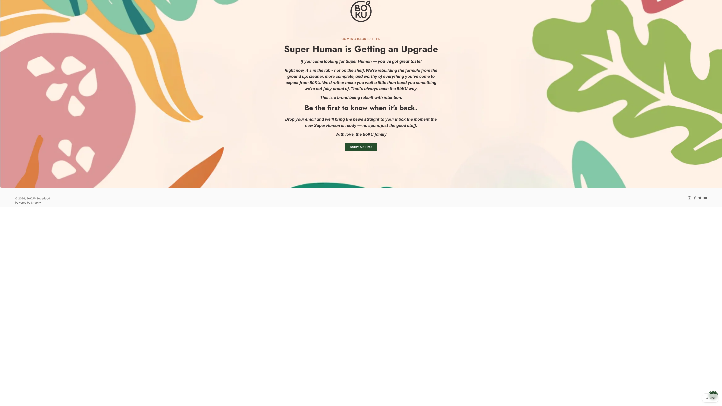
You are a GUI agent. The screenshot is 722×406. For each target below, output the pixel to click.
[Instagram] (689, 197)
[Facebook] (694, 197)
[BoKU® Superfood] (361, 11)
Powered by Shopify (28, 202)
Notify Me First (361, 147)
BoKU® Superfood (38, 198)
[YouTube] (705, 197)
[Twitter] (700, 197)
